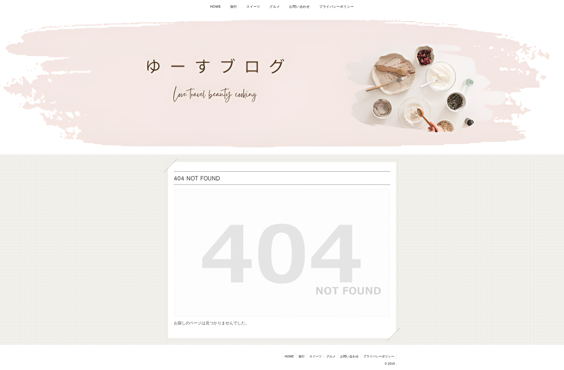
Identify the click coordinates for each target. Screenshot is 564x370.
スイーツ (315, 356)
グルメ (331, 356)
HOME (289, 356)
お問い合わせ (349, 356)
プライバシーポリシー (378, 356)
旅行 (302, 356)
